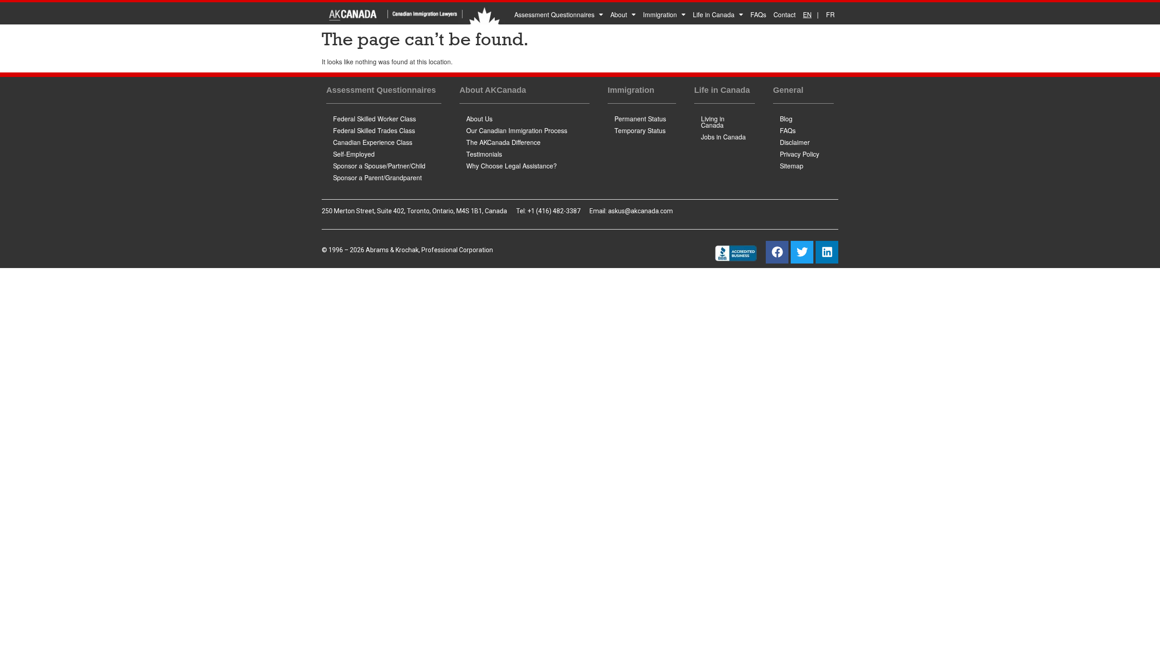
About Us (479, 118)
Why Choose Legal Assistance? (511, 165)
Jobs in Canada (723, 136)
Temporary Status (640, 130)
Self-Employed (354, 153)
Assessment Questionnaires (554, 14)
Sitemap (791, 165)
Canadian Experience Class (372, 142)
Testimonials (484, 153)
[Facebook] (777, 252)
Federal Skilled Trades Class (374, 130)
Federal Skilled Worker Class (374, 118)
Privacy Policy (799, 153)
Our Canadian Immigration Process (516, 130)
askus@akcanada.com (640, 211)
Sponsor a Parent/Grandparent (377, 177)
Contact (784, 14)
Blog (786, 118)
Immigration (660, 14)
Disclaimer (795, 142)
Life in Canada (714, 14)
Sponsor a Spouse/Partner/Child (379, 165)
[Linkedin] (827, 252)
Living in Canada (713, 121)
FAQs (758, 14)
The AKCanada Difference (503, 142)
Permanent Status (640, 118)
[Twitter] (802, 252)
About (618, 14)
